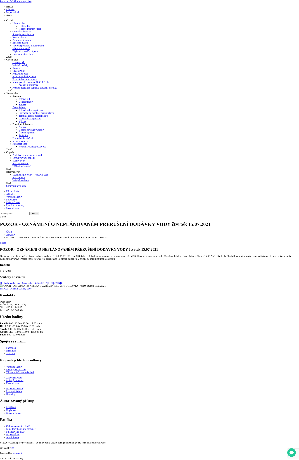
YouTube (10, 353)
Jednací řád (24, 99)
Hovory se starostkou (22, 54)
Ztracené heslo (13, 413)
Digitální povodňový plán (25, 51)
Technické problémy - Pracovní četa (30, 174)
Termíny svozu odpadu (23, 158)
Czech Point (18, 71)
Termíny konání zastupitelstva (33, 115)
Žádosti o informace (28, 85)
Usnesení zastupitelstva (30, 118)
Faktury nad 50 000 (16, 369)
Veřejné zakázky (20, 65)
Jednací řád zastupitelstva (31, 110)
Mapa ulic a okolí (21, 48)
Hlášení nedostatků (21, 166)
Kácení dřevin (19, 37)
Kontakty (17, 68)
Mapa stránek (12, 12)
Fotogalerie (11, 199)
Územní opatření (27, 132)
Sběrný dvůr (18, 160)
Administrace (12, 437)
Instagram (11, 350)
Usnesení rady (26, 101)
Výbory (22, 121)
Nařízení (23, 127)
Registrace (11, 410)
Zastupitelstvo (19, 107)
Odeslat (34, 213)
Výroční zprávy (20, 141)
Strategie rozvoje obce (23, 34)
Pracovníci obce (20, 73)
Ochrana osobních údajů (18, 426)
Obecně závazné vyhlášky (31, 129)
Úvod (9, 232)
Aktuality (10, 194)
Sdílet (3, 242)
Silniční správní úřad (16, 186)
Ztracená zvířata (20, 42)
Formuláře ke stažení (22, 138)
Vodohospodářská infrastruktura (28, 45)
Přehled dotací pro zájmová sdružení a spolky (34, 87)
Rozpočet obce (19, 143)
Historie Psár (25, 26)
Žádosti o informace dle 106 (20, 372)
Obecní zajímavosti (21, 31)
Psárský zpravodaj (15, 205)
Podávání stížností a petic (24, 79)
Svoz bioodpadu (20, 163)
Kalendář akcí (13, 202)
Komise (22, 104)
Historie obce (19, 23)
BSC (13, 448)
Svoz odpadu (18, 177)
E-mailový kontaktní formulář (20, 429)
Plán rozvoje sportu (21, 40)
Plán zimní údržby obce (24, 76)
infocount (17, 453)
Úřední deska (12, 191)
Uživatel (10, 9)
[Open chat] (291, 452)
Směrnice (23, 135)
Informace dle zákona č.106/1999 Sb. (30, 82)
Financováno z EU (15, 431)
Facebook (11, 348)
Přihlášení (11, 407)
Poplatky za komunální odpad (27, 155)
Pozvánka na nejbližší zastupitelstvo (36, 113)
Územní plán (18, 62)
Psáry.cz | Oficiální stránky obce (15, 1)
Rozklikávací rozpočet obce (32, 146)
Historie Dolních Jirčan (30, 28)
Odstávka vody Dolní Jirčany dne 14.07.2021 (31, 283)
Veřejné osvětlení (20, 180)
